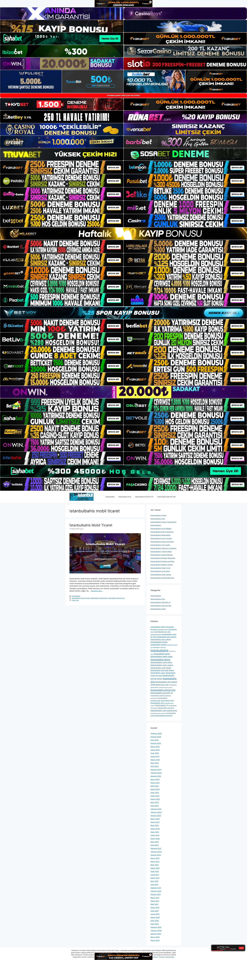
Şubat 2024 (155, 789)
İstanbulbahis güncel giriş (163, 690)
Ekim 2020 (155, 921)
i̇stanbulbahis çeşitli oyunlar (80, 598)
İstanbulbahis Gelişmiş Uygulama (163, 548)
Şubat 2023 (155, 829)
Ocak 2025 (155, 753)
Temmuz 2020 (156, 931)
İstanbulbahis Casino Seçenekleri (163, 522)
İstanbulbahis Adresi (158, 515)
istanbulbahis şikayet (158, 645)
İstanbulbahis (110, 497)
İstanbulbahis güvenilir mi (162, 693)
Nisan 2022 (155, 862)
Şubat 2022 (155, 868)
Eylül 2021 (154, 885)
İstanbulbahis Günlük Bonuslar (162, 578)
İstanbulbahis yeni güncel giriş (164, 710)
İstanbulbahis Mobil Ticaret (90, 525)
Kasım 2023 (155, 799)
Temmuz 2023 (156, 812)
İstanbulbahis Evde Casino (161, 575)
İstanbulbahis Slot (157, 703)
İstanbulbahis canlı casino (162, 665)
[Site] (61, 167)
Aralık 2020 (155, 914)
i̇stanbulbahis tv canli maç (159, 647)
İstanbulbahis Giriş (124, 497)
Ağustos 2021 (156, 888)
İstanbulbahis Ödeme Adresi (162, 565)
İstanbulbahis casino (158, 673)
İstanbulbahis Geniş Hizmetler (162, 542)
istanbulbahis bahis (158, 627)
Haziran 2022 (156, 855)
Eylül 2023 (155, 806)
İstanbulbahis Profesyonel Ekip (162, 561)
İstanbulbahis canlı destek (161, 668)
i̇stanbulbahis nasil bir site (116, 598)
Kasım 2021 (155, 878)
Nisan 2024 (155, 783)
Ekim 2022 (155, 842)
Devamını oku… (97, 591)
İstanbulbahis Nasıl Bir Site (166, 497)
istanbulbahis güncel (162, 629)
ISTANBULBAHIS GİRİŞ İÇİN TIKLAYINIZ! (123, 95)
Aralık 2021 (155, 875)
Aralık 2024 (155, 756)
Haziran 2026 (156, 737)
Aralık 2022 (155, 835)
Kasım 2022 (155, 839)
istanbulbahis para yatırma (166, 637)
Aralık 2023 (155, 796)
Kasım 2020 (155, 917)
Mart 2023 (155, 825)
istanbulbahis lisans (156, 634)
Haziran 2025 (156, 743)
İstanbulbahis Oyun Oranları (161, 538)
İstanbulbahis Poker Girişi (160, 568)
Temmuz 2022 (156, 852)
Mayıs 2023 (155, 819)
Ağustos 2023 (156, 809)
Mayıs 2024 (155, 779)
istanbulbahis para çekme (161, 639)
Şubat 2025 (155, 750)
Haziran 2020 (156, 934)
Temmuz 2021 (156, 891)
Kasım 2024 (155, 760)
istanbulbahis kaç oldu (162, 632)
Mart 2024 (155, 786)
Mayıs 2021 (155, 898)
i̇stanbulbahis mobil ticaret (98, 598)
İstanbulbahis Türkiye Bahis (161, 552)
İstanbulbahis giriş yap (159, 685)
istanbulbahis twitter (159, 642)
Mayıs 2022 (155, 858)
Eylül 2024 (155, 766)
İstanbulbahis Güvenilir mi (160, 602)
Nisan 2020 (155, 940)
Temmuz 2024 (156, 773)
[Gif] (123, 233)
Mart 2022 (155, 865)
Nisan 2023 (155, 822)
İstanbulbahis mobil (157, 695)
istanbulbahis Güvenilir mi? (144, 497)
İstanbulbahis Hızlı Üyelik (160, 545)
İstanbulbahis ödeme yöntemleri (158, 713)
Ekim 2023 (155, 802)
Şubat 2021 (155, 908)
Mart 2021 (154, 904)
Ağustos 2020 (156, 927)
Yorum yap (75, 600)
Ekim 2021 (154, 881)
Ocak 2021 (155, 911)
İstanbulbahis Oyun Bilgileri (161, 529)
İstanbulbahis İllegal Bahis (161, 535)
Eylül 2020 (155, 924)
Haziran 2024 (156, 776)
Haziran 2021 (156, 894)
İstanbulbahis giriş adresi (166, 682)
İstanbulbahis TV (161, 705)
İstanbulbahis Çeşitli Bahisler (162, 555)
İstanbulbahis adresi (162, 654)
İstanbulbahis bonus (160, 659)
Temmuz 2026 (156, 733)
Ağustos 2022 (156, 848)
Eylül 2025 (155, 740)
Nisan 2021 (155, 901)
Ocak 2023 (155, 832)
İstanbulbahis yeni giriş (166, 708)
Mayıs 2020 (155, 937)
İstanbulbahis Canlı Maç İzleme (162, 670)
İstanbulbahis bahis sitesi (162, 656)
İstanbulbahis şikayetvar (164, 715)
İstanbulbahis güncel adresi (165, 687)
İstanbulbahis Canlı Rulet (160, 571)
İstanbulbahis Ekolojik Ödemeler (163, 558)
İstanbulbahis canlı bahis (161, 662)
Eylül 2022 (155, 845)
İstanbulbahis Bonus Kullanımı (162, 532)
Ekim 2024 (155, 763)
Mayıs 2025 (155, 747)
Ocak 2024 (155, 793)
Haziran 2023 (156, 816)
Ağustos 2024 (156, 770)
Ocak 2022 (155, 871)
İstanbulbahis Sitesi (158, 609)
